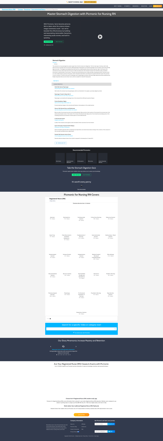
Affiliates (83, 424)
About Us (72, 424)
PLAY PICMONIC (48, 41)
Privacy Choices (73, 431)
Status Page (96, 436)
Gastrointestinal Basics (38, 9)
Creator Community (74, 429)
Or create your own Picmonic (82, 332)
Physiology (27, 9)
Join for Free (81, 414)
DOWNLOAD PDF (49, 45)
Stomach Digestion (52, 9)
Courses (20, 9)
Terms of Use (91, 436)
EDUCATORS (144, 6)
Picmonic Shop (73, 426)
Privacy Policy (85, 436)
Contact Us (84, 426)
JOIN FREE (157, 6)
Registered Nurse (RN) (8, 9)
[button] (81, 382)
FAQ (82, 429)
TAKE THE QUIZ (59, 41)
